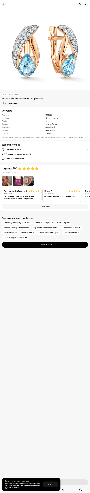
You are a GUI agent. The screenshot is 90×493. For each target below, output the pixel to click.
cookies (34, 483)
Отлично (50, 484)
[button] (45, 110)
